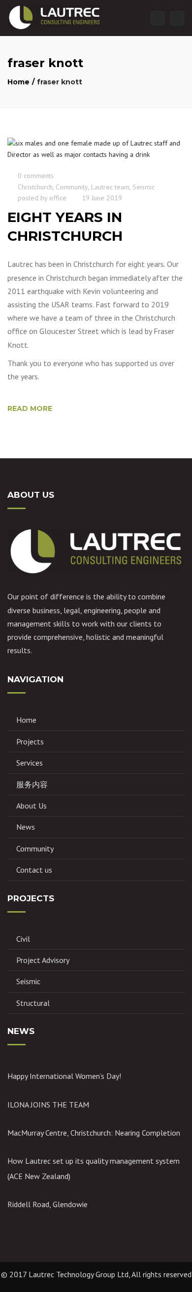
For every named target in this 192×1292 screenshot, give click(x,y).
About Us (31, 806)
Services (29, 763)
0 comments (36, 175)
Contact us (34, 870)
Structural (33, 1003)
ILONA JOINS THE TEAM (48, 1104)
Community (72, 187)
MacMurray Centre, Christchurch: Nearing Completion (93, 1133)
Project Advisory (42, 960)
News (25, 827)
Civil (23, 939)
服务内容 (32, 784)
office (57, 197)
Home (18, 81)
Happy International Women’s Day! (64, 1076)
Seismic (143, 187)
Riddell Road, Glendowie (47, 1204)
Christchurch (35, 187)
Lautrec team (110, 187)
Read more (29, 408)
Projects (30, 741)
